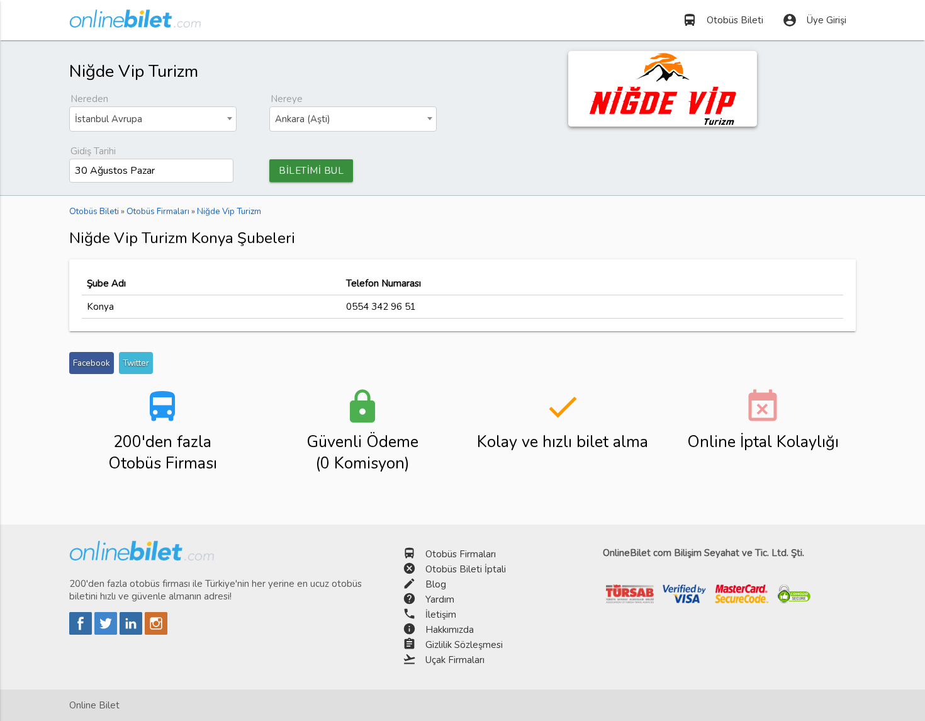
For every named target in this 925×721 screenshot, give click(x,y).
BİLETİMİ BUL (311, 170)
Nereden (89, 99)
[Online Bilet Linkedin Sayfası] (132, 631)
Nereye (287, 99)
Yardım (439, 599)
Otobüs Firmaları (460, 554)
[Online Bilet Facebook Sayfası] (81, 631)
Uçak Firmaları (455, 660)
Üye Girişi (814, 20)
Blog (435, 584)
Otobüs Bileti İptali (465, 569)
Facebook (91, 363)
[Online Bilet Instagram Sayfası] (156, 631)
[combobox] (153, 119)
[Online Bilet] (135, 22)
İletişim (440, 614)
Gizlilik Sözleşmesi (464, 645)
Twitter (136, 363)
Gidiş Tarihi (93, 151)
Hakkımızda (449, 629)
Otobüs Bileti (722, 20)
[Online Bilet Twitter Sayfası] (107, 631)
